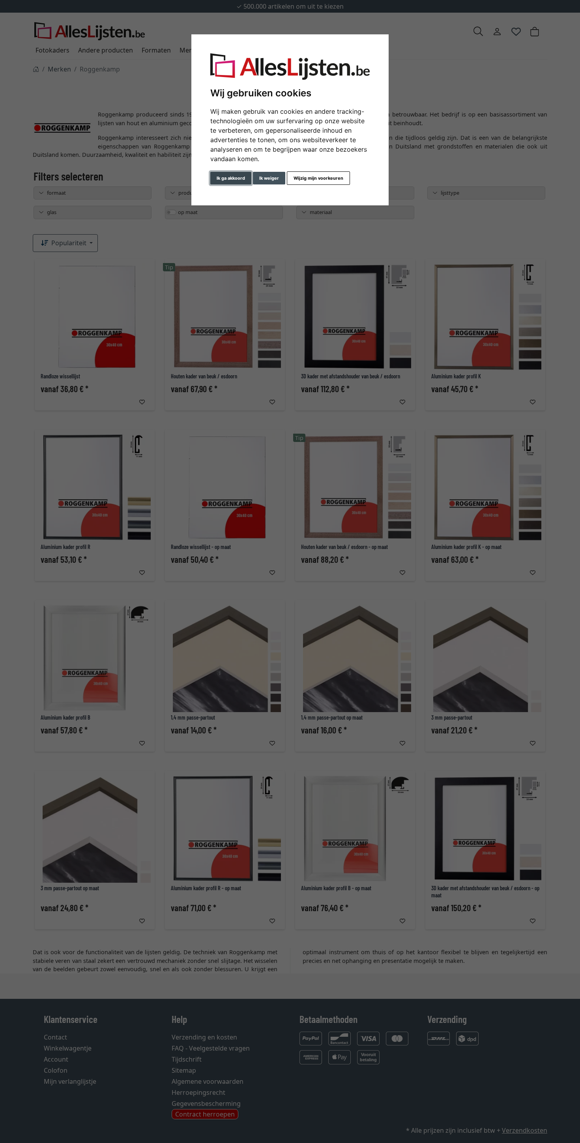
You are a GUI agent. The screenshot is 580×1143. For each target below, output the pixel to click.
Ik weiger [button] (269, 178)
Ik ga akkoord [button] (231, 178)
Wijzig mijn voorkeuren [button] (318, 178)
